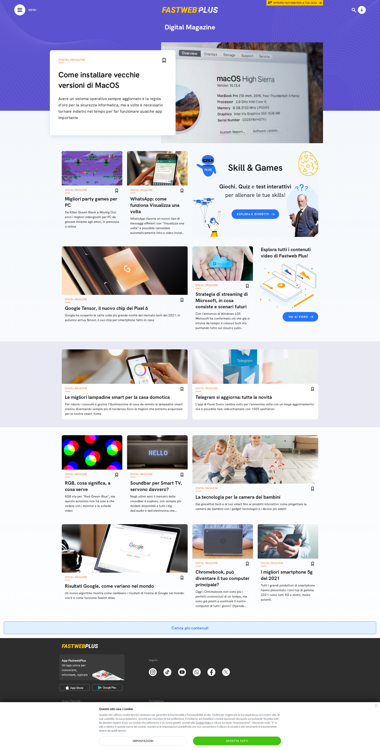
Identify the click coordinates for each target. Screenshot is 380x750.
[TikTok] (167, 671)
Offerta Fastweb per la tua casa (295, 3)
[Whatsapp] (197, 671)
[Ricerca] (354, 10)
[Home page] (190, 10)
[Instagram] (153, 671)
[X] (226, 671)
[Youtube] (182, 671)
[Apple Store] (74, 687)
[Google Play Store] (107, 687)
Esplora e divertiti (253, 214)
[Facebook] (211, 671)
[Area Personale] (362, 10)
